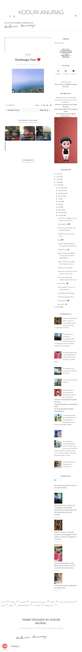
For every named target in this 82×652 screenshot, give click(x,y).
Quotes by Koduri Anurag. (38, 602)
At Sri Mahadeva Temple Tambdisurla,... (44, 136)
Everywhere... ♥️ (63, 283)
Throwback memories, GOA (28, 137)
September (61, 193)
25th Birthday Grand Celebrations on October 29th (69, 464)
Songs (3, 605)
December (61, 188)
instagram (66, 74)
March (60, 210)
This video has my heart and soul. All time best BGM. (70, 371)
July (59, 199)
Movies (53, 602)
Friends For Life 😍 (63, 249)
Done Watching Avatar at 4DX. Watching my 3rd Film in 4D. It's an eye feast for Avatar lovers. (65, 357)
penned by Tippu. (49, 605)
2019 (58, 185)
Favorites (23, 602)
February (61, 212)
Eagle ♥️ (60, 240)
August (60, 196)
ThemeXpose (7, 651)
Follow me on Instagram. (65, 267)
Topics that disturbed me (66, 602)
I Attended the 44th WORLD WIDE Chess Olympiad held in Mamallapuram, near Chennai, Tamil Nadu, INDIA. (65, 419)
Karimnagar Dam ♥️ (64, 224)
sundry (13, 602)
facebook (58, 74)
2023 (58, 174)
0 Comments (11, 105)
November (61, 190)
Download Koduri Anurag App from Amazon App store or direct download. (66, 100)
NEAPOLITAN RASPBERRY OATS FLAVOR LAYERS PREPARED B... (66, 255)
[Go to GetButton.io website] (5, 650)
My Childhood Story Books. (66, 293)
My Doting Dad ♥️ (63, 300)
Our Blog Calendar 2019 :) (66, 297)
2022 (58, 177)
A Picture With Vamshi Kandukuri (12, 136)
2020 (58, 182)
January (60, 215)
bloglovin (73, 74)
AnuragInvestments (23, 605)
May (59, 204)
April (59, 207)
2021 (58, 179)
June (59, 201)
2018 (58, 307)
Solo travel (36, 605)
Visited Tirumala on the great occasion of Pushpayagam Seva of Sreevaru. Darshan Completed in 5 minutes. (65, 322)
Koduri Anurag (41, 12)
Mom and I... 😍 (62, 304)
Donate (11, 605)
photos (28, 54)
